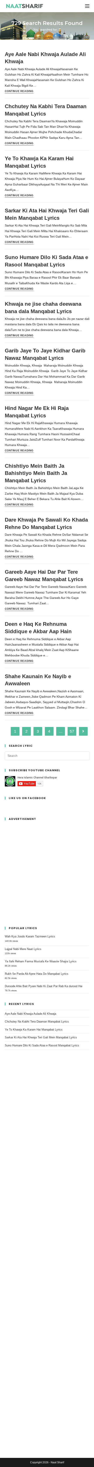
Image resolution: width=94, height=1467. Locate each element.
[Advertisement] (47, 871)
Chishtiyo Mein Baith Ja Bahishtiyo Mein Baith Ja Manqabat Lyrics (36, 473)
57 (72, 731)
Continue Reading (19, 91)
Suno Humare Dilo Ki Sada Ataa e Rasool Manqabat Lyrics (42, 1045)
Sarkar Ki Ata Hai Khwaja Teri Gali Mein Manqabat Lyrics (41, 1037)
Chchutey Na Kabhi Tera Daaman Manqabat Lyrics (37, 1021)
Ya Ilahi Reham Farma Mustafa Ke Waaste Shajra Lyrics (41, 961)
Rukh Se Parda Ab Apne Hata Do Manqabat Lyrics (36, 973)
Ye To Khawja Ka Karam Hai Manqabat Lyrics (34, 1029)
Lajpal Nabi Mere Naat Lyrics (23, 949)
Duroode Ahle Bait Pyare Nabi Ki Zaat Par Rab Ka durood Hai (43, 986)
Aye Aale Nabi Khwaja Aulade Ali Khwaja (30, 1013)
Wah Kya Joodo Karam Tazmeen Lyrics (30, 936)
